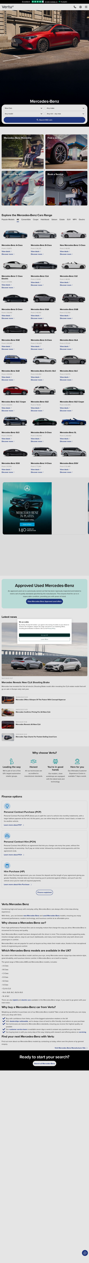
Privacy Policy (51, 628)
